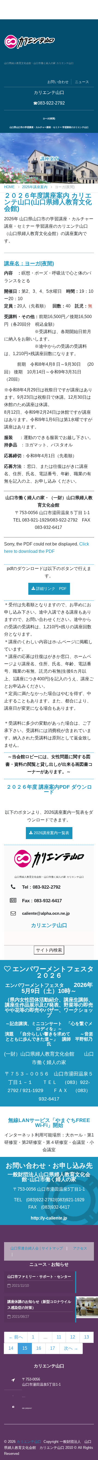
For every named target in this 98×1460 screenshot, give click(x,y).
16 (38, 1348)
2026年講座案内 (35, 187)
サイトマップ (52, 1248)
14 (10, 1348)
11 (59, 1337)
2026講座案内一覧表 (51, 833)
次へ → (71, 1348)
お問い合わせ (58, 82)
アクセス (80, 1248)
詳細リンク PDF (51, 588)
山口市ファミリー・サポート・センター (39, 1277)
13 (86, 1337)
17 (52, 1348)
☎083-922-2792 (49, 103)
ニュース (82, 82)
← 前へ (16, 1337)
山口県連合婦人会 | (26, 1248)
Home (10, 187)
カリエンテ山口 (29, 1442)
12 (72, 1337)
